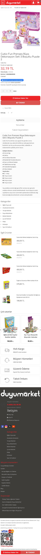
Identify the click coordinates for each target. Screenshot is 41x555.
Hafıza (6, 155)
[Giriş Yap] (33, 3)
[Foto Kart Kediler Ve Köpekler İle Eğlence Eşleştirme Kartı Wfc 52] (6, 299)
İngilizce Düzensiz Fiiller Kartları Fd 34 (27, 280)
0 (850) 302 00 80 (14, 404)
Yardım (3, 468)
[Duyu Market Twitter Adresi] (10, 427)
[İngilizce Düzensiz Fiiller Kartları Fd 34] (6, 285)
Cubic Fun (3, 63)
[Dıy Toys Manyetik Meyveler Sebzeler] (30, 324)
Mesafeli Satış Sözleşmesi (9, 474)
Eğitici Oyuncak (5, 7)
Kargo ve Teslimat (7, 477)
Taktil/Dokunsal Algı (9, 164)
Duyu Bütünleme (7, 213)
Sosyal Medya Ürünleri (7, 466)
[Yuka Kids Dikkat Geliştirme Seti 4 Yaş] (6, 242)
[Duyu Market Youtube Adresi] (13, 427)
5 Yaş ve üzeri (8, 183)
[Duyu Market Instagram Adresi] (6, 427)
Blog (2, 488)
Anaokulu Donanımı (8, 208)
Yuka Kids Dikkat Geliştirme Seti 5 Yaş (27, 252)
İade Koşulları (6, 480)
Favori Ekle (8, 108)
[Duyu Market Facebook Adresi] (2, 427)
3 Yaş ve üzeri (8, 178)
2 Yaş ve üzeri (8, 176)
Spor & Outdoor (7, 227)
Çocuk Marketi (7, 219)
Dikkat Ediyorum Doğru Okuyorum (12, 510)
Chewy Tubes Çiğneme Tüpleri (11, 499)
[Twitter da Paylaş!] (11, 113)
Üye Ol (10, 417)
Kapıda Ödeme (6, 483)
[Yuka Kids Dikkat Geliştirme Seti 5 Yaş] (6, 256)
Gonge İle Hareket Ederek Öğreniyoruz (13, 508)
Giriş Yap (10, 414)
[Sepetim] (38, 3)
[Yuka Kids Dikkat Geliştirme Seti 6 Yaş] (6, 270)
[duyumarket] (13, 2)
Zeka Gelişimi (8, 169)
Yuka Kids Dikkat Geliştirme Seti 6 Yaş (27, 266)
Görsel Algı (7, 153)
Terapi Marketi (7, 210)
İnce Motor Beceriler (10, 157)
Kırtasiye (5, 224)
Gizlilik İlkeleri (6, 486)
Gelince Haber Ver (21, 98)
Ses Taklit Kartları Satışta (9, 505)
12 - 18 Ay (6, 173)
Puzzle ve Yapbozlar (20, 7)
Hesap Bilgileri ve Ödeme (9, 471)
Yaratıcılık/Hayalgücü (10, 167)
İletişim (12, 410)
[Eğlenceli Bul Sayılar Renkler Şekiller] (10, 324)
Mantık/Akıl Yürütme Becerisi (12, 160)
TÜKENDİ (21, 103)
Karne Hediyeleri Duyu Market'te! (11, 502)
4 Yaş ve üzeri (8, 180)
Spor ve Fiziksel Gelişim (11, 162)
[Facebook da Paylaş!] (8, 113)
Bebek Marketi (7, 216)
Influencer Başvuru (13, 420)
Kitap (4, 221)
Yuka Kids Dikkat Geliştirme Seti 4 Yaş (27, 237)
